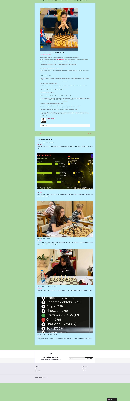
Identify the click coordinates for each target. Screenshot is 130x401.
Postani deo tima (38, 371)
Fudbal (48, 0)
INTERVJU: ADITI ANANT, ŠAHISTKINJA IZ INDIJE (47, 286)
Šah (78, 0)
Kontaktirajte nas (38, 370)
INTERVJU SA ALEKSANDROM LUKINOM (45, 142)
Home (44, 0)
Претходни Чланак (39, 133)
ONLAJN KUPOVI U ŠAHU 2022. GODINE (45, 190)
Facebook (84, 368)
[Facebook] (42, 125)
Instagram (84, 370)
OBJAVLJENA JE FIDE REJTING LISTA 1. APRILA (47, 334)
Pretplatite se (89, 358)
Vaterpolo (66, 0)
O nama (36, 368)
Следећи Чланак (91, 133)
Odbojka (56, 0)
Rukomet (61, 0)
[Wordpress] (46, 125)
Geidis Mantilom (60, 59)
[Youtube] (43, 125)
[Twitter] (45, 125)
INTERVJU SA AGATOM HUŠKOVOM (44, 238)
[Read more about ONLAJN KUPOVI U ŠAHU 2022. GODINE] (65, 171)
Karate (71, 0)
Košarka (52, 0)
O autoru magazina (83, 0)
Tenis (75, 0)
